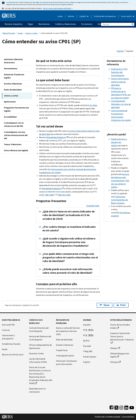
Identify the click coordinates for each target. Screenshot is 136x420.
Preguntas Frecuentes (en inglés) (16, 109)
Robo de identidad (13, 89)
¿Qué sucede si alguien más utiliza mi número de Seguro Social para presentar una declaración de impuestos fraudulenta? (68, 242)
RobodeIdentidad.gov (56, 137)
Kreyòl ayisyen (89, 356)
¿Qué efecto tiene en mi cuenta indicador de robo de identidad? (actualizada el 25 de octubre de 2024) (68, 215)
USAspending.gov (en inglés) (119, 355)
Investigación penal (65, 355)
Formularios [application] (86, 24)
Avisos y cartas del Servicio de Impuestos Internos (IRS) (68, 331)
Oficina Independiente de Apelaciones (40, 347)
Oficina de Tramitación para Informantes (66, 363)
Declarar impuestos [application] (13, 24)
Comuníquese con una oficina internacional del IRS (16, 135)
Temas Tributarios (12, 144)
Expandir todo (92, 205)
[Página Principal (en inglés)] (9, 14)
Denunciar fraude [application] (105, 24)
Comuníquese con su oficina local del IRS (14, 124)
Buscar (132, 24)
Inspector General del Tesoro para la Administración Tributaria (122, 336)
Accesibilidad (10, 116)
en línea (93, 105)
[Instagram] (121, 407)
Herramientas (10, 68)
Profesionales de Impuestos (105, 16)
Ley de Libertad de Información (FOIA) (38, 360)
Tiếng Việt (87, 351)
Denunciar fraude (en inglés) (14, 76)
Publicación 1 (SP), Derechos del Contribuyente (119, 72)
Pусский (87, 346)
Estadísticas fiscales (11, 343)
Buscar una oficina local (12, 354)
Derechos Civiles (36, 353)
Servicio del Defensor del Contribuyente (40, 338)
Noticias (71, 16)
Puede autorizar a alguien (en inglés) (119, 142)
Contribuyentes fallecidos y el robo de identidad (121, 104)
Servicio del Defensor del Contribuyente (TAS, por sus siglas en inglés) (120, 180)
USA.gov (113, 348)
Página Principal (9, 33)
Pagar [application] (30, 24)
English (120, 51)
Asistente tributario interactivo (13, 61)
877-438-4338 (47, 194)
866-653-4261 (64, 194)
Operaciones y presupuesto (8, 337)
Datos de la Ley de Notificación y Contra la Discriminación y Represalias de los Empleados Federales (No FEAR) (40, 375)
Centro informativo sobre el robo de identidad (120, 81)
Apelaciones (10, 101)
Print (123, 305)
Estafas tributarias (13, 83)
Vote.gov (114, 362)
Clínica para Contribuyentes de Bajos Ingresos (119, 199)
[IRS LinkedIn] (126, 407)
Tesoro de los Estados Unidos (120, 326)
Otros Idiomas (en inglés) (16, 150)
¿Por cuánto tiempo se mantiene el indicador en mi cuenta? (69, 228)
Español (83, 16)
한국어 (86, 340)
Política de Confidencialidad (107, 416)
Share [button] (106, 305)
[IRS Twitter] (116, 407)
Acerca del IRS (8, 324)
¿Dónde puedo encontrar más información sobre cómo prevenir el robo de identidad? (67, 271)
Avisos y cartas (31, 33)
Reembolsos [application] (44, 24)
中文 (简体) (88, 330)
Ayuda (60, 16)
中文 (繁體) (88, 335)
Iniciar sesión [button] (126, 16)
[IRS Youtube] (131, 407)
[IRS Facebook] (111, 407)
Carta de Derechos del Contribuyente (39, 330)
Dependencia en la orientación (37, 390)
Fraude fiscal (61, 350)
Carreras (6, 330)
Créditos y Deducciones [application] (65, 24)
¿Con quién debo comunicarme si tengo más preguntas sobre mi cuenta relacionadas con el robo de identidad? (70, 257)
